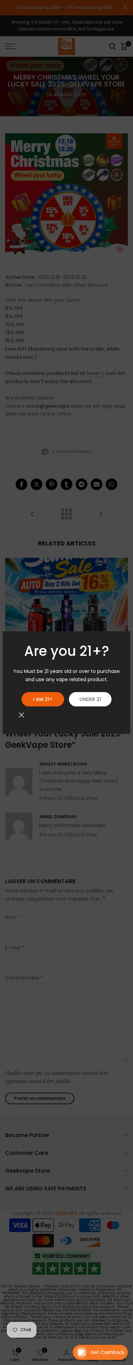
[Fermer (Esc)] (21, 715)
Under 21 (90, 699)
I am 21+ (43, 699)
